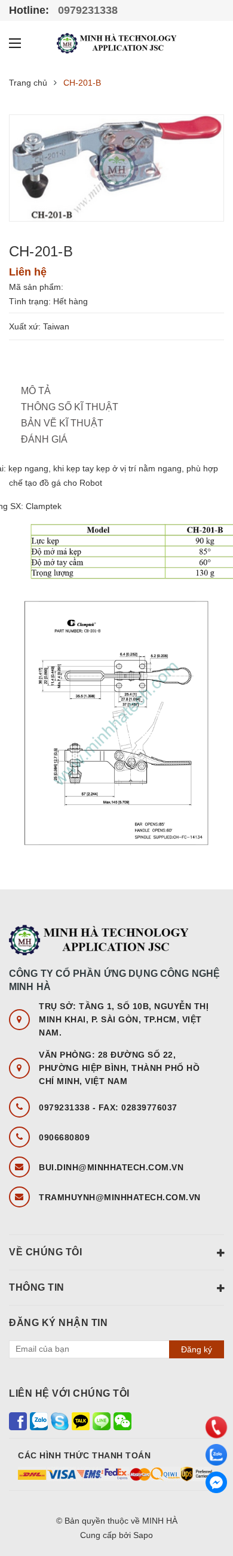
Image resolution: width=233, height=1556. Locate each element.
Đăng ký (196, 1349)
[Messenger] (216, 1482)
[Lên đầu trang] (212, 1514)
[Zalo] (216, 1455)
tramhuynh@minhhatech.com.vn (120, 1197)
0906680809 (64, 1137)
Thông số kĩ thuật (69, 407)
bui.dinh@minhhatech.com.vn (111, 1167)
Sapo (143, 1535)
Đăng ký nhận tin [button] (58, 1323)
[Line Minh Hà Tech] (102, 1420)
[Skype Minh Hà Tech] (60, 1420)
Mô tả (36, 391)
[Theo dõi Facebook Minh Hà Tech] (18, 1420)
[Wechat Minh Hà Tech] (122, 1420)
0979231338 (86, 10)
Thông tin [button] (37, 1287)
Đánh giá (44, 439)
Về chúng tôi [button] (45, 1252)
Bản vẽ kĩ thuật (62, 423)
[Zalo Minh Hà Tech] (39, 1420)
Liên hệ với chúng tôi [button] (69, 1393)
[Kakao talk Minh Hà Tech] (81, 1420)
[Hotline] (216, 1427)
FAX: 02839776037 (138, 1107)
